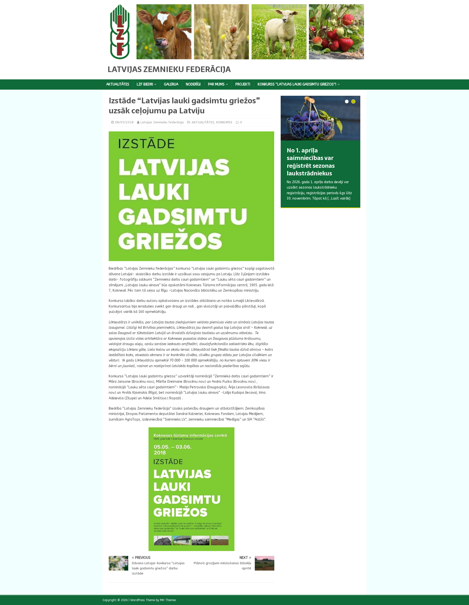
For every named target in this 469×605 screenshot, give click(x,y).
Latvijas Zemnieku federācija (162, 122)
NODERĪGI (193, 84)
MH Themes (168, 600)
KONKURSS (224, 122)
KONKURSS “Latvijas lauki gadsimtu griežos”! (297, 84)
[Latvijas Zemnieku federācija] (234, 56)
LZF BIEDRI (145, 84)
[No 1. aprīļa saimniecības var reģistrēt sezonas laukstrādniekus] (320, 118)
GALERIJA (171, 84)
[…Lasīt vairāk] (336, 209)
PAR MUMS (216, 84)
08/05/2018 (124, 122)
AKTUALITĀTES (117, 84)
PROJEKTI (242, 84)
